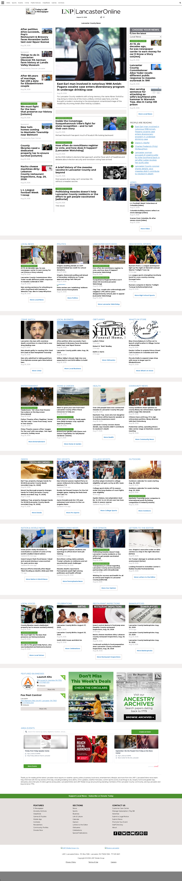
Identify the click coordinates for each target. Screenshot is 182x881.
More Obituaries (108, 360)
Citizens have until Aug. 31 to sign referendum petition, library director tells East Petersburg (143, 419)
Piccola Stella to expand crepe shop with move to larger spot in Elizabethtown (143, 360)
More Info (51, 689)
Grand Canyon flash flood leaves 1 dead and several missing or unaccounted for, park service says (36, 561)
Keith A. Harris (98, 352)
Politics (61, 244)
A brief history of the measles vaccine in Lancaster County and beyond (76, 170)
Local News (27, 244)
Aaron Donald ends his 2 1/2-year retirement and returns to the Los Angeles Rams (70, 502)
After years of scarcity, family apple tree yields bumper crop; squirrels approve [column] (71, 421)
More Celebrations (72, 648)
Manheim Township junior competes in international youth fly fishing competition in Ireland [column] (144, 500)
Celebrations (64, 603)
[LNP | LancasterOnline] (91, 11)
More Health (109, 437)
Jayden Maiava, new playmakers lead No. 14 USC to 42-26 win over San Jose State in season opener (108, 500)
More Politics (73, 298)
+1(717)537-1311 (44, 682)
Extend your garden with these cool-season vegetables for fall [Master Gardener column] (71, 433)
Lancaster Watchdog (105, 244)
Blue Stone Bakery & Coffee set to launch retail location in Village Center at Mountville (144, 343)
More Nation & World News (37, 579)
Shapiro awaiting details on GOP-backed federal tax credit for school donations (71, 268)
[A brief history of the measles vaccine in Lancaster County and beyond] (114, 172)
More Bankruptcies (144, 651)
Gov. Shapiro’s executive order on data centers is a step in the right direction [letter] (144, 552)
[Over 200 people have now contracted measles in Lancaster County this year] (109, 396)
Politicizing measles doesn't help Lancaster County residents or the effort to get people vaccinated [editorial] (77, 195)
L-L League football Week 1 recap (29, 192)
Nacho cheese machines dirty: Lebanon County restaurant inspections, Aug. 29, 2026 (33, 173)
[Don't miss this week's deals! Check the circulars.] (91, 697)
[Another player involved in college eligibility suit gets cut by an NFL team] (109, 470)
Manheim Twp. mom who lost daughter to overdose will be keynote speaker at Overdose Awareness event (108, 417)
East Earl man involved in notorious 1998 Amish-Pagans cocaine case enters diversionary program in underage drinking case (90, 86)
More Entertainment (37, 442)
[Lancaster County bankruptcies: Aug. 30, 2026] (145, 614)
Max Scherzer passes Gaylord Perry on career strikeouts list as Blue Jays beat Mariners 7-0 (72, 483)
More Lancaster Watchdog (108, 304)
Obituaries (99, 319)
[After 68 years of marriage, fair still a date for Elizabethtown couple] (47, 77)
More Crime (36, 371)
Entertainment (29, 386)
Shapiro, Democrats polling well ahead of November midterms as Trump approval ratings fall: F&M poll (72, 277)
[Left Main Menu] (2, 2)
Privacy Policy (71, 862)
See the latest (139, 33)
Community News (138, 386)
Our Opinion (99, 528)
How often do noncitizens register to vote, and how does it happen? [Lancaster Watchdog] (77, 148)
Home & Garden (65, 386)
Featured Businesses (32, 674)
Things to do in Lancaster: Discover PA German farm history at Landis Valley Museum (34, 60)
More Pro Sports (72, 513)
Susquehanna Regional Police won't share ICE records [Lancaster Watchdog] (107, 282)
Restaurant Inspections (106, 603)
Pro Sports (63, 459)
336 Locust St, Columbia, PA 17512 (49, 680)
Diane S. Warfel (142, 143)
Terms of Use (93, 862)
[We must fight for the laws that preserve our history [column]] (47, 105)
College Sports (101, 459)
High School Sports (140, 244)
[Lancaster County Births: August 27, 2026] (73, 614)
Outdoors (135, 459)
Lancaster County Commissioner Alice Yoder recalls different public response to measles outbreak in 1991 (142, 73)
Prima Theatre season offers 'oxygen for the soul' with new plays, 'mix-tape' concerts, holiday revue (36, 431)
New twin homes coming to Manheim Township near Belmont (34, 131)
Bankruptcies (136, 603)
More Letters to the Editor (144, 577)
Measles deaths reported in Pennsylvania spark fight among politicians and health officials (70, 571)
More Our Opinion (109, 588)
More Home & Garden (72, 444)
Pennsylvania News (67, 528)
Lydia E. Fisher (98, 341)
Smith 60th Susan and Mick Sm (69, 640)
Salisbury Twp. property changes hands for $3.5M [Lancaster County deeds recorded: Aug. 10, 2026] (37, 502)
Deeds (24, 459)
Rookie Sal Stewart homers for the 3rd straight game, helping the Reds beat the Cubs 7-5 (72, 492)
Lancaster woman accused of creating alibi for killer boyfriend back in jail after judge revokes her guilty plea (147, 157)
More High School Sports (145, 295)
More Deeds (37, 513)
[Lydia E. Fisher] (109, 330)
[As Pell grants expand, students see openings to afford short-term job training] (73, 538)
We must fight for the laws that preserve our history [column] (36, 110)
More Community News (144, 439)
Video (133, 182)
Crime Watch (28, 319)
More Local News (145, 114)
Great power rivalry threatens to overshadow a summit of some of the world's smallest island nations (36, 552)
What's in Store (137, 319)
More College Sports (108, 510)
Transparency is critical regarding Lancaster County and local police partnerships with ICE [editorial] (106, 568)
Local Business (65, 319)
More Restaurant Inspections (108, 657)
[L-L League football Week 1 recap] (47, 192)
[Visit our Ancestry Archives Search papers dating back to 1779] (139, 697)
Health (97, 386)
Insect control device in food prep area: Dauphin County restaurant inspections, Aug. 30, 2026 (109, 627)
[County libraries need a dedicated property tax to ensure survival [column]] (47, 147)
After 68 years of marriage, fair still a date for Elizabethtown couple (32, 80)
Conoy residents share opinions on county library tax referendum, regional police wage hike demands (144, 410)
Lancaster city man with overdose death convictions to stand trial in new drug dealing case (36, 343)
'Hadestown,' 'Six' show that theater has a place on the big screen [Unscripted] (35, 412)
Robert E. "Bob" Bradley (102, 346)
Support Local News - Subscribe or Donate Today (91, 796)
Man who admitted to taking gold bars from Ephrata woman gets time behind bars (36, 360)
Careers (113, 862)
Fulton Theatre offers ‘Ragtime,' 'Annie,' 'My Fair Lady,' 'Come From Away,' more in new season (37, 421)
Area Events (28, 728)
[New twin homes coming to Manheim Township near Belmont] (47, 126)
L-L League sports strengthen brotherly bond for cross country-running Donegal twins (145, 277)
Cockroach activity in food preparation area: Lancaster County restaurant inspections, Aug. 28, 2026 (108, 646)
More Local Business (72, 369)
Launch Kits (44, 676)
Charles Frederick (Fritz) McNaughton (146, 147)
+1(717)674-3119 (28, 703)
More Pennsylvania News (73, 581)
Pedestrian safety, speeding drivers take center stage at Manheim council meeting (144, 429)
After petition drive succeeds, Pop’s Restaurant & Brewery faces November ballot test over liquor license (35, 35)
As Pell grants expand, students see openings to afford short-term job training (71, 552)
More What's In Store (144, 371)
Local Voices (28, 603)
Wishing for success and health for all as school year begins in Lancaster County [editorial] (108, 578)
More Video (145, 229)
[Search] (180, 2)
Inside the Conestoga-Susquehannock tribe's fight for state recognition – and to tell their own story (75, 125)
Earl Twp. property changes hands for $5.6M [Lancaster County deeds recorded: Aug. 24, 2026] (36, 483)
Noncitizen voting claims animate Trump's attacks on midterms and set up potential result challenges (72, 561)
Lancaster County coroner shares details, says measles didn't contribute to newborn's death (147, 170)
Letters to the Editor (141, 528)
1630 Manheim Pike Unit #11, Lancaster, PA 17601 (39, 701)
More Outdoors (145, 511)
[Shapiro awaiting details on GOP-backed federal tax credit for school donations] (73, 255)
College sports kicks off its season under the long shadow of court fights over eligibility (108, 490)
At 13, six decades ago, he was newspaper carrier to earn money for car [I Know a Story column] (145, 50)
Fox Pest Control (31, 695)
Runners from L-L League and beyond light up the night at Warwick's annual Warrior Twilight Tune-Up (144, 268)
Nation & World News (33, 528)
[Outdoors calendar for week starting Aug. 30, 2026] (145, 470)
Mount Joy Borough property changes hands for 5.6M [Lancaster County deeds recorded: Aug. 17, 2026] (36, 492)
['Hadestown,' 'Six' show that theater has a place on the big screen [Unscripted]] (37, 396)
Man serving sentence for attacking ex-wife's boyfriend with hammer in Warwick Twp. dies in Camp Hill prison (143, 97)
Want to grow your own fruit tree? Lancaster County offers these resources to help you (71, 410)
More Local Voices (36, 655)
